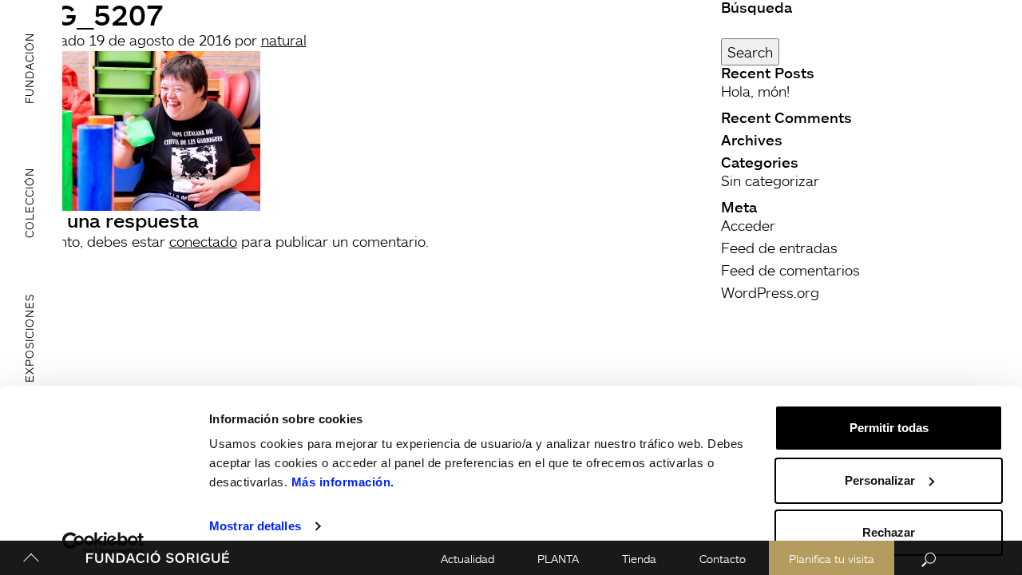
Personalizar (880, 480)
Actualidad (467, 558)
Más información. (342, 482)
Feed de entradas (779, 247)
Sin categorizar (770, 180)
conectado (203, 241)
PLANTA (558, 558)
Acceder (748, 225)
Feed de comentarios (790, 270)
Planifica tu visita (831, 558)
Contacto (722, 558)
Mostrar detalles (255, 526)
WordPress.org (770, 292)
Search (750, 52)
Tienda (639, 558)
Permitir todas (889, 427)
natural (284, 40)
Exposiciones (29, 338)
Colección (29, 203)
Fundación (29, 67)
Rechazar (888, 532)
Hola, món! (755, 91)
